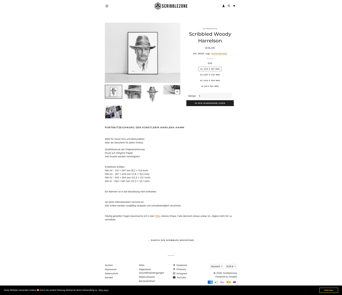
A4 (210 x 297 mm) (210, 69)
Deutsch (215, 266)
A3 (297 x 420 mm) (210, 75)
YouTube (181, 277)
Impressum (111, 269)
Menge (192, 96)
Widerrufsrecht (147, 277)
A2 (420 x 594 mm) (210, 80)
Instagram (181, 273)
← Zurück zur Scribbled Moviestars (171, 240)
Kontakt (109, 277)
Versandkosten (219, 53)
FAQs (157, 216)
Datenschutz (111, 273)
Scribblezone (230, 273)
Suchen (109, 265)
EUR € (230, 266)
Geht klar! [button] (328, 290)
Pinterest (181, 269)
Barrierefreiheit (147, 281)
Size (210, 63)
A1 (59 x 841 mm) (210, 86)
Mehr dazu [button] (104, 290)
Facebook (181, 265)
